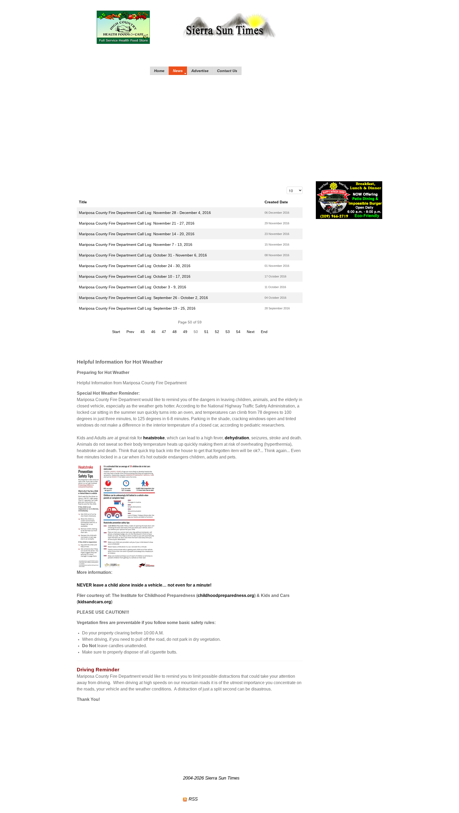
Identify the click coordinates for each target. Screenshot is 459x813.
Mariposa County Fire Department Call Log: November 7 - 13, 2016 (135, 244)
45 (143, 332)
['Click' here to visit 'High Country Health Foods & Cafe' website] (123, 27)
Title (83, 202)
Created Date (276, 202)
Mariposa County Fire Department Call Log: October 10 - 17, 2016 (134, 276)
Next (250, 332)
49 (185, 332)
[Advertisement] (229, 123)
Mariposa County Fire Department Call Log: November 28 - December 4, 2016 (145, 212)
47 (164, 332)
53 (228, 332)
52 (217, 332)
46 (153, 332)
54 (238, 332)
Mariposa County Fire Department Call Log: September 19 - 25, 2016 (137, 308)
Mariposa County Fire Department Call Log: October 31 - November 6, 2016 (143, 255)
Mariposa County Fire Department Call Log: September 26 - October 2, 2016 (143, 298)
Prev (130, 332)
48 (174, 332)
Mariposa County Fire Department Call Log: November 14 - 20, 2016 (136, 234)
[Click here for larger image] (116, 516)
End (264, 332)
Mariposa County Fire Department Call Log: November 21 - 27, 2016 (136, 223)
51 (206, 332)
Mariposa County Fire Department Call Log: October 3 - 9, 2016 (132, 287)
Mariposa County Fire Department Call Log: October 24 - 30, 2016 (134, 266)
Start (116, 332)
